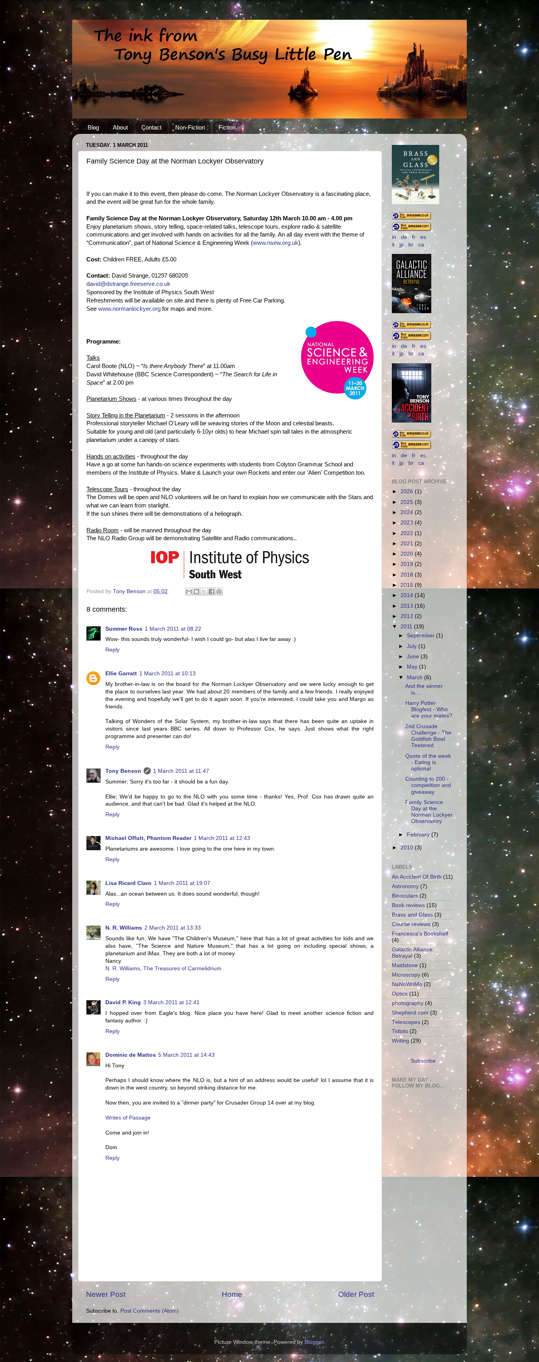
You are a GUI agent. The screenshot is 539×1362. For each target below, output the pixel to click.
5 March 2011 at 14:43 (186, 1055)
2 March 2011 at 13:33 (172, 928)
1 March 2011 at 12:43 (222, 838)
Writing (400, 1041)
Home (232, 1294)
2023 (408, 523)
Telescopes (406, 1022)
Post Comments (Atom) (149, 1311)
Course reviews (411, 924)
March (415, 677)
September (421, 636)
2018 (408, 575)
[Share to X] (204, 592)
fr (413, 237)
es (423, 237)
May (413, 667)
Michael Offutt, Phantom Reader (148, 838)
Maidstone (405, 965)
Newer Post (105, 1294)
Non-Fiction (190, 127)
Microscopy (406, 975)
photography (407, 1003)
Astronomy (405, 886)
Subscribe (423, 1061)
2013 (408, 606)
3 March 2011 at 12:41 (171, 1002)
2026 (408, 491)
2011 (407, 626)
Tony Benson (123, 771)
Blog (93, 127)
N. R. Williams (123, 928)
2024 (408, 512)
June (414, 656)
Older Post (356, 1294)
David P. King (123, 1002)
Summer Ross (123, 629)
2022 (408, 533)
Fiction (227, 127)
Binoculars (405, 896)
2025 (408, 502)
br (411, 245)
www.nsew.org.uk (275, 243)
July (412, 646)
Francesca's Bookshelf (420, 934)
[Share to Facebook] (211, 592)
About (120, 127)
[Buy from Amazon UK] (411, 218)
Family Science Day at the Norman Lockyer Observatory (429, 812)
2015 (408, 585)
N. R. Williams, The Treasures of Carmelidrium (163, 968)
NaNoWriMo (407, 984)
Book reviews (408, 905)
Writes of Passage (128, 1118)
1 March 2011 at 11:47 (181, 771)
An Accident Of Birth (417, 877)
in (394, 237)
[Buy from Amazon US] (411, 230)
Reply (112, 650)
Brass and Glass (412, 915)
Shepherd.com (410, 1013)
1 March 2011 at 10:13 (167, 673)
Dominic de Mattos (130, 1055)
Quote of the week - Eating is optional (428, 762)
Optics (400, 994)
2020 (408, 554)
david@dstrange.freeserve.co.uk (128, 284)
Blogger (314, 1342)
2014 (408, 595)
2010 (408, 848)
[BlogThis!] (196, 592)
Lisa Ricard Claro (128, 883)
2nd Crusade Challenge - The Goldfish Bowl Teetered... (428, 736)
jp (401, 245)
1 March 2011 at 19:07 (182, 883)
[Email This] (189, 592)
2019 (408, 564)
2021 (408, 544)
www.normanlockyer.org (129, 309)
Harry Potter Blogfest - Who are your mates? (428, 709)
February (419, 835)
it (393, 245)
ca (421, 245)
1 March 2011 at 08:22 (173, 629)
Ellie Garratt (121, 673)
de (404, 237)
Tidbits (400, 1031)
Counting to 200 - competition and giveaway (428, 785)
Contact (151, 127)
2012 (408, 616)
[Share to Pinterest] (219, 592)
